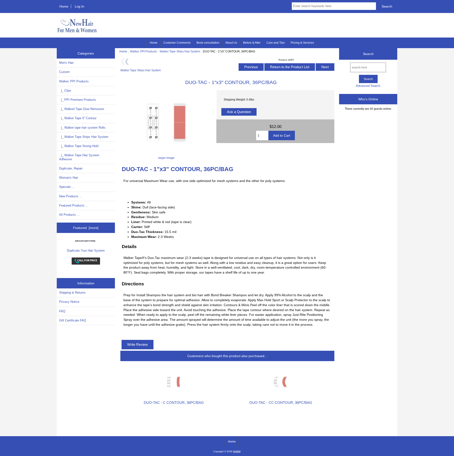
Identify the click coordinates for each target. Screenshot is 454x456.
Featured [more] (85, 228)
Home (63, 6)
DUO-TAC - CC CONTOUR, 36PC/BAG (280, 403)
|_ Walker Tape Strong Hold (78, 146)
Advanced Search (368, 86)
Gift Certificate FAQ (72, 320)
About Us (231, 42)
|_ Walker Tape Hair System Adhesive (79, 157)
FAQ (62, 311)
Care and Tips (275, 42)
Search (368, 54)
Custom (64, 72)
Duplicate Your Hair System (86, 250)
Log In (79, 6)
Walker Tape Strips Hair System (180, 51)
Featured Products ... (73, 205)
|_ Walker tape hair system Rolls (82, 127)
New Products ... (70, 196)
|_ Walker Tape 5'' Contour (77, 118)
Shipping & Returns (72, 292)
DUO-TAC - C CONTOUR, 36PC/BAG (174, 403)
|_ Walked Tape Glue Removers (81, 109)
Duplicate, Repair (71, 168)
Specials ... (67, 187)
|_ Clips (65, 90)
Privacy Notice (69, 302)
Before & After (252, 42)
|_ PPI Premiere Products (77, 99)
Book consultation (207, 42)
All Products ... (69, 214)
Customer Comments (177, 42)
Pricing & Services (302, 42)
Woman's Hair (68, 177)
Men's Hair (66, 62)
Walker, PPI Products (143, 51)
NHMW (236, 451)
